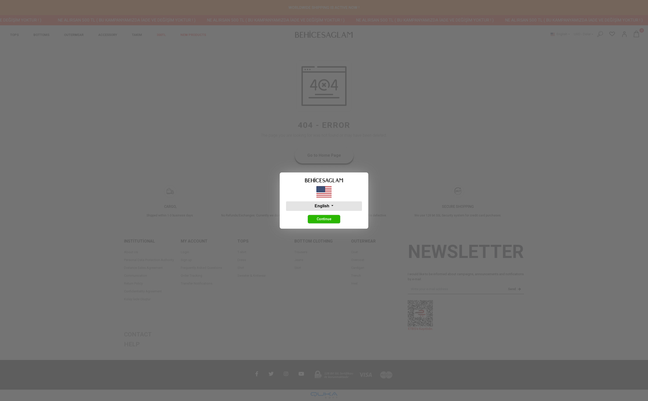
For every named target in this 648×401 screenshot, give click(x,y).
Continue (324, 219)
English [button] (322, 206)
